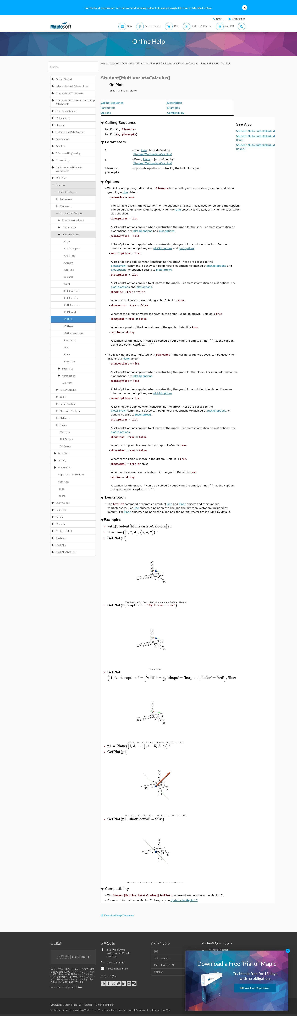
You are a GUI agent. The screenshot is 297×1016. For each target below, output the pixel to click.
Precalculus (66, 199)
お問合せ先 (108, 943)
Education (61, 184)
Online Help (128, 63)
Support (115, 63)
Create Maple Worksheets (69, 93)
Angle (67, 241)
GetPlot (68, 319)
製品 (156, 951)
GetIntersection (72, 305)
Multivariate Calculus (71, 213)
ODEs (63, 396)
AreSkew (68, 262)
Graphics (60, 146)
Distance (68, 276)
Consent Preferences (137, 1010)
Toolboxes (61, 538)
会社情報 (158, 972)
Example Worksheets (73, 220)
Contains (69, 269)
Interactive (67, 368)
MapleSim (61, 545)
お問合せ (220, 18)
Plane (67, 354)
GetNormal (70, 312)
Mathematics (62, 117)
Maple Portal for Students (71, 474)
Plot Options (66, 439)
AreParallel (69, 255)
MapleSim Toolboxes (66, 552)
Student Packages (67, 192)
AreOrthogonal (72, 248)
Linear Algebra (67, 403)
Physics (60, 125)
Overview (67, 382)
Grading (62, 460)
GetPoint (69, 326)
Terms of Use (110, 1010)
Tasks (61, 488)
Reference (61, 509)
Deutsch (88, 1004)
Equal (67, 283)
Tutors (61, 495)
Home (104, 63)
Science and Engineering (68, 153)
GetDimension (71, 290)
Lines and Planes (70, 234)
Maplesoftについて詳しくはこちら (66, 987)
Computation (69, 227)
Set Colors (65, 446)
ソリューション (161, 958)
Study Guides (65, 467)
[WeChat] (134, 983)
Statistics (64, 418)
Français (77, 1004)
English (66, 1004)
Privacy (121, 1010)
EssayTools (64, 453)
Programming (63, 139)
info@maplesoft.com (117, 968)
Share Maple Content (67, 110)
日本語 (98, 1004)
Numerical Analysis (70, 410)
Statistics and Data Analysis (70, 132)
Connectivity (62, 160)
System (59, 516)
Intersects (69, 340)
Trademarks (154, 1010)
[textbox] (212, 209)
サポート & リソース (164, 965)
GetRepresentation (74, 333)
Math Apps (61, 177)
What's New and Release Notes (72, 86)
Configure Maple (64, 531)
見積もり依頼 (238, 18)
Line (66, 347)
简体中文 (109, 1004)
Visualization (68, 375)
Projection (69, 361)
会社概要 (56, 943)
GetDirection (71, 297)
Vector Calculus (68, 389)
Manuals (60, 523)
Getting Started (64, 79)
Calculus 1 (65, 206)
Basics (63, 425)
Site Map (166, 1010)
